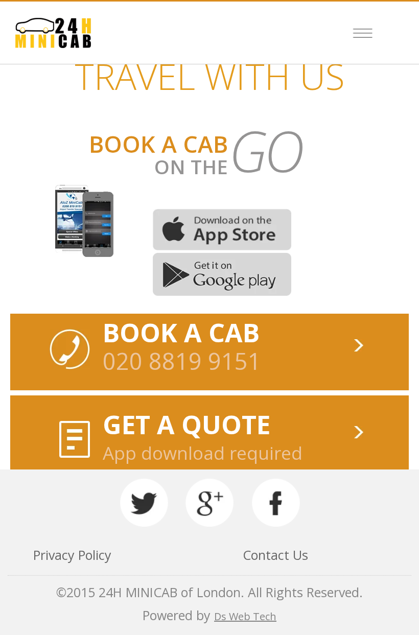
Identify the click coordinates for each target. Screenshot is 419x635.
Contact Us (275, 554)
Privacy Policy (72, 554)
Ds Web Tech (245, 616)
